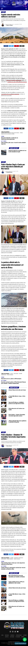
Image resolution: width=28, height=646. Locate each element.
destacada (16, 373)
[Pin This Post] (16, 46)
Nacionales (7, 635)
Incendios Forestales (19, 557)
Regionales (12, 635)
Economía (25, 635)
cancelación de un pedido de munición (10, 94)
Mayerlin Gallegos (9, 25)
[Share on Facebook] (6, 46)
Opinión (22, 636)
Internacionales (19, 635)
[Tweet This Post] (11, 46)
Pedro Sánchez (10, 374)
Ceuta (12, 373)
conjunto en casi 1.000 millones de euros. (17, 81)
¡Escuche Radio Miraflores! (20, 643)
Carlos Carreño (9, 445)
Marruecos (4, 374)
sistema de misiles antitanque (14, 80)
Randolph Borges (9, 172)
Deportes (7, 636)
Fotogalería (18, 636)
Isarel (21, 132)
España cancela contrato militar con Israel (10, 132)
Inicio (2, 635)
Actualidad (12, 636)
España (20, 373)
